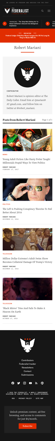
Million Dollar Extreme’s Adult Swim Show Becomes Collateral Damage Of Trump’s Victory (27, 260)
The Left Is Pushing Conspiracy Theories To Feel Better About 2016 (27, 210)
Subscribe (27, 425)
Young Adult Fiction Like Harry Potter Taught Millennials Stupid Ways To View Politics (26, 161)
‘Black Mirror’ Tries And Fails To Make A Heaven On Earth (24, 310)
